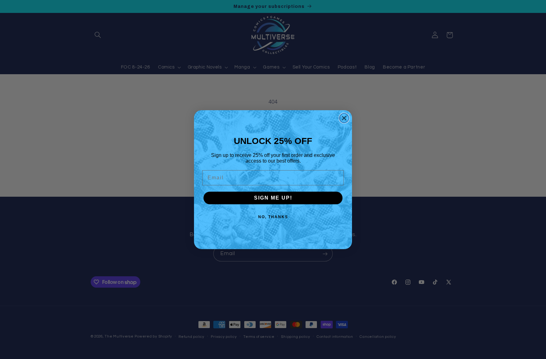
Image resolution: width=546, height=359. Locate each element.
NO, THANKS (273, 217)
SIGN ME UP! (273, 197)
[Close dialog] (344, 118)
